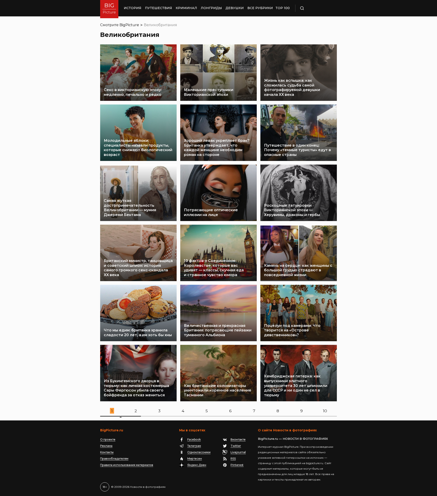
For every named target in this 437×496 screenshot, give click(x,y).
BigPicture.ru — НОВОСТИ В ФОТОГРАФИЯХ (293, 438)
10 (325, 410)
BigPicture (129, 25)
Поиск (315, 8)
